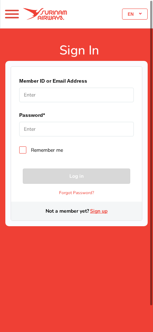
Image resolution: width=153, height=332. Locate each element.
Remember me (47, 150)
